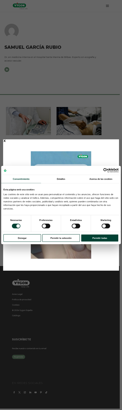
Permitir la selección (61, 238)
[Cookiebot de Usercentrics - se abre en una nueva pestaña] (106, 170)
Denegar (22, 238)
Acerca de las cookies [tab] (100, 179)
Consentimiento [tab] (21, 179)
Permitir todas (99, 238)
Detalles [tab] (61, 179)
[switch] (46, 226)
